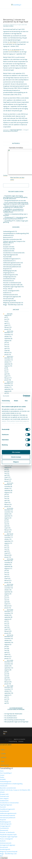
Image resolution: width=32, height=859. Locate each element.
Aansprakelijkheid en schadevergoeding (14, 233)
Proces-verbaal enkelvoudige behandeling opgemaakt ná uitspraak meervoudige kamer (16, 203)
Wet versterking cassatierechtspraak (14, 720)
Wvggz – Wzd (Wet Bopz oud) (11, 304)
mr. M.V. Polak (12, 42)
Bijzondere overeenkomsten (11, 239)
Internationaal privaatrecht (10, 264)
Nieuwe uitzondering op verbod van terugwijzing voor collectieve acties (14, 206)
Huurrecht (6, 257)
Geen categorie (4, 798)
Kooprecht (6, 268)
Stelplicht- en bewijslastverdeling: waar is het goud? (15, 214)
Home (1, 771)
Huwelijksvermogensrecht (10, 258)
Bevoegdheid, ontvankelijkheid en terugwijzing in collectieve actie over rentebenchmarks (13, 210)
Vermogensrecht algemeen (10, 296)
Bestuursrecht (7, 237)
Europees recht (7, 247)
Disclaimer (20, 741)
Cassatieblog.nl (6, 768)
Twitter (5, 731)
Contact (5, 175)
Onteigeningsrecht (8, 276)
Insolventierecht (7, 260)
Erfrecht (5, 245)
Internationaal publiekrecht (10, 266)
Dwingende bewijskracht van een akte (15, 200)
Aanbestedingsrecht (8, 231)
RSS (4, 733)
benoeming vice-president (10, 131)
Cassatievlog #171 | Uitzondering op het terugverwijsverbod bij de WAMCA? (15, 218)
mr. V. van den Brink (13, 49)
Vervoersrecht (7, 298)
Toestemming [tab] (6, 400)
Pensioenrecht (7, 280)
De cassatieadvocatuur (10, 718)
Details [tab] (16, 400)
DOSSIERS (3, 779)
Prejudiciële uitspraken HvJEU (11, 284)
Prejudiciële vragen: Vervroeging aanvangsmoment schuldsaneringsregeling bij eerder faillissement (15, 197)
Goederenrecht (7, 251)
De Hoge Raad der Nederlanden (13, 714)
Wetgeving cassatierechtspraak (12, 302)
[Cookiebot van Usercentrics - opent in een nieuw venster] (23, 396)
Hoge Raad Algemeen (16, 130)
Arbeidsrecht (6, 235)
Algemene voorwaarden (19, 739)
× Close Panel (4, 858)
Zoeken (2, 777)
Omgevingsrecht (7, 272)
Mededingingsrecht (8, 270)
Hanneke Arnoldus (8, 26)
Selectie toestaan (16, 457)
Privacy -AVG (7, 288)
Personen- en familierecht (10, 282)
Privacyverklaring (13, 741)
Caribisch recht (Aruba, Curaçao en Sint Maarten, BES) (14, 242)
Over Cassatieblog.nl (6, 773)
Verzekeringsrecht (8, 300)
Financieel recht (7, 249)
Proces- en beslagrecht (9, 290)
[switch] (27, 434)
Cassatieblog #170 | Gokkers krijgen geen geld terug (15, 221)
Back (1, 856)
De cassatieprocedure (10, 716)
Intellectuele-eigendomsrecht (11, 262)
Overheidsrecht (7, 278)
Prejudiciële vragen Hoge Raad (11, 286)
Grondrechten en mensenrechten (12, 253)
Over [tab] (26, 400)
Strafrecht (6, 292)
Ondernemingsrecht (9, 274)
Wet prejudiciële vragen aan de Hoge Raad (16, 722)
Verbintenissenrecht (8, 294)
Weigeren (16, 462)
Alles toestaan (16, 452)
